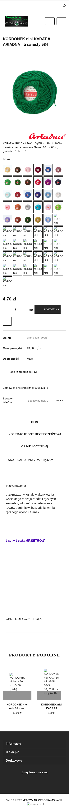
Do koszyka (51, 309)
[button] (34, 744)
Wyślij (60, 400)
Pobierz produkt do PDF (23, 371)
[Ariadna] (47, 135)
